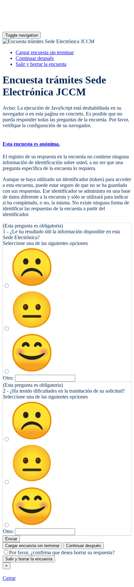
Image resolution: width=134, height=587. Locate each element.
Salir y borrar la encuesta (41, 64)
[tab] (67, 144)
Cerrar (9, 578)
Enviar (11, 538)
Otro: (8, 378)
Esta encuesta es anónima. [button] (31, 144)
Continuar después (35, 58)
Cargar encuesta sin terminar (45, 52)
